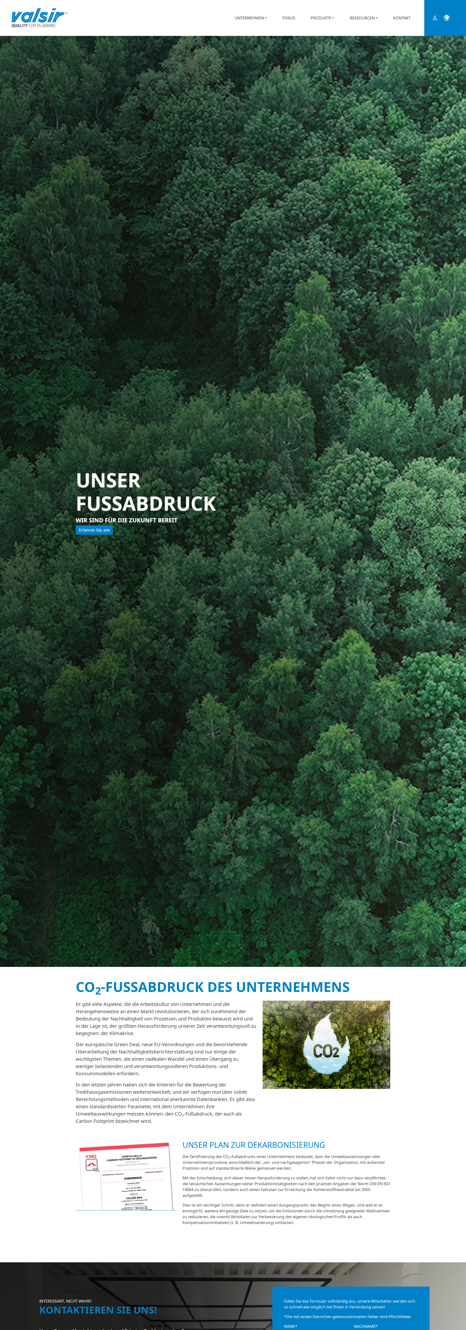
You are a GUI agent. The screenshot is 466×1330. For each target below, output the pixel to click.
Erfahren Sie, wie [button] (94, 530)
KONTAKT (402, 18)
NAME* (290, 1326)
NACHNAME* (366, 1326)
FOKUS (289, 18)
